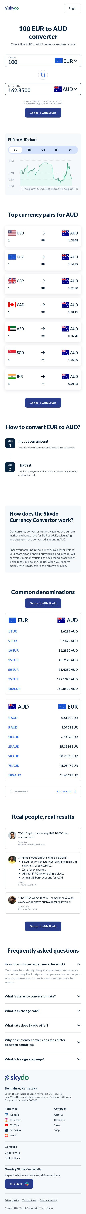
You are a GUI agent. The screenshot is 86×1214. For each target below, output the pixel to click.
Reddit (13, 1135)
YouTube (15, 1125)
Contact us (59, 1119)
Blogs (57, 1125)
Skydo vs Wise (12, 1152)
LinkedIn (15, 1114)
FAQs (57, 1130)
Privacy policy (12, 1200)
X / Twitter (15, 1130)
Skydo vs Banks (13, 1157)
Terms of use (29, 1200)
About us (58, 1114)
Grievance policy (48, 1200)
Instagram (15, 1119)
